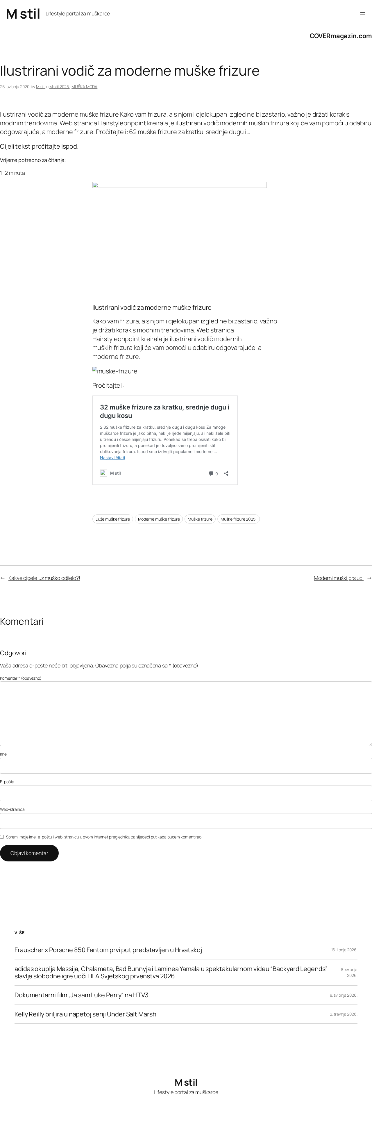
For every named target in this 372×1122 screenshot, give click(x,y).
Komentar (21, 678)
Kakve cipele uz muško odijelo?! (44, 577)
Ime (3, 754)
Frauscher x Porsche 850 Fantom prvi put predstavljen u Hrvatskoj (108, 949)
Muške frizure (200, 519)
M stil (23, 13)
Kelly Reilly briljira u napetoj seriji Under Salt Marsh (85, 1014)
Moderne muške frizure (159, 519)
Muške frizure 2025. (239, 519)
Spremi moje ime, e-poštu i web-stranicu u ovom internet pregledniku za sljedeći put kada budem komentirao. (104, 837)
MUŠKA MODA (84, 86)
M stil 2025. (59, 86)
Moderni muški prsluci (339, 577)
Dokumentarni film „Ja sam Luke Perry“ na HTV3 (82, 994)
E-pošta (7, 781)
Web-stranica (12, 809)
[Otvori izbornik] (362, 13)
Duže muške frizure (113, 519)
